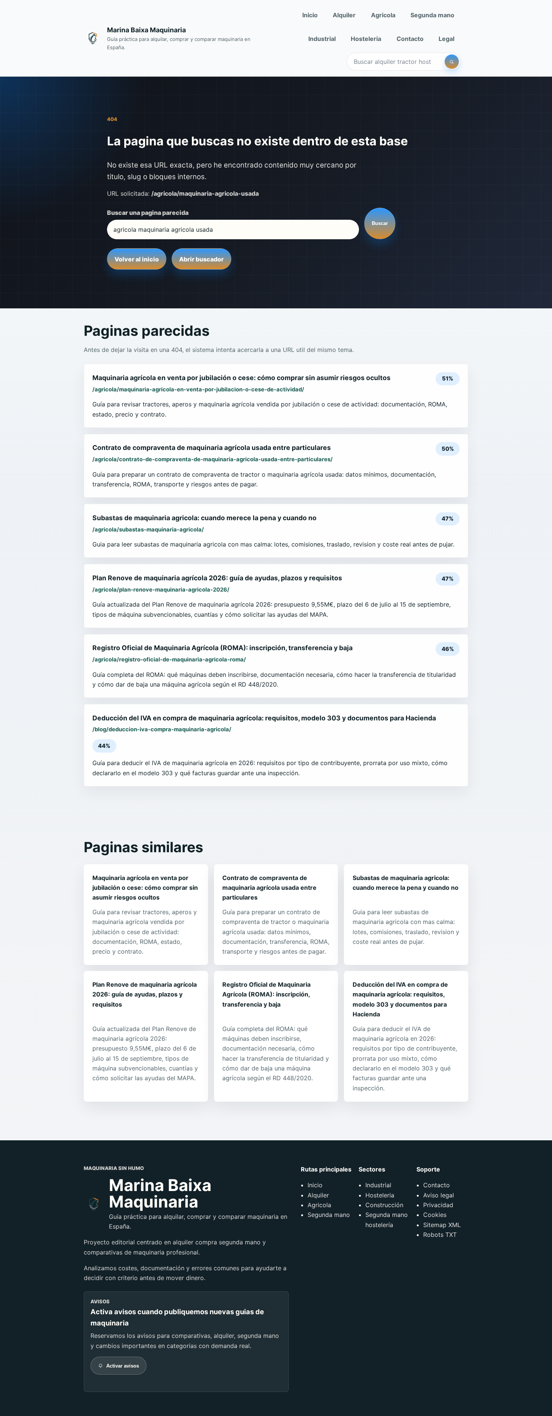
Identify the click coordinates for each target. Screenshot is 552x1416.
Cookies (434, 1214)
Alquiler (344, 15)
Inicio (310, 15)
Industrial (322, 38)
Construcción (384, 1205)
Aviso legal (438, 1195)
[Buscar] (452, 61)
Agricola (383, 15)
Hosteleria (366, 38)
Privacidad (438, 1205)
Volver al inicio (137, 259)
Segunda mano (432, 15)
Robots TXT (440, 1234)
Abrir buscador (201, 259)
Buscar (380, 223)
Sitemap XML (442, 1225)
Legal (446, 38)
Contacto (410, 38)
